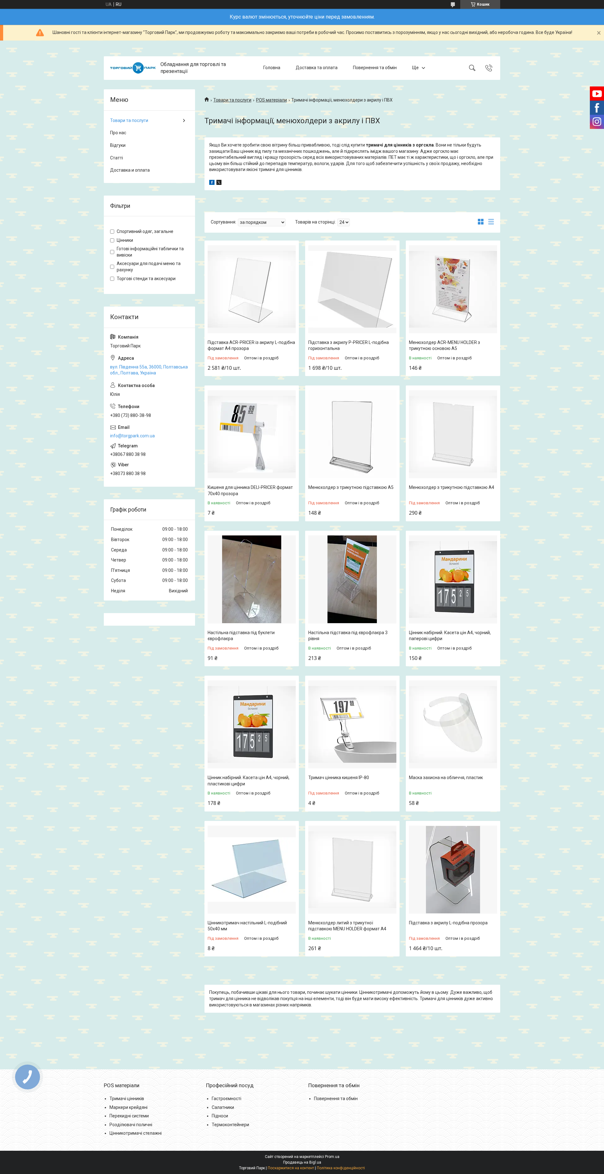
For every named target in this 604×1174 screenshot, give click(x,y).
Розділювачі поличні (130, 1124)
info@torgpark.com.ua (132, 435)
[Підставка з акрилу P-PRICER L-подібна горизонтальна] (352, 289)
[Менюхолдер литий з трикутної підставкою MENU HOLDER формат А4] (352, 870)
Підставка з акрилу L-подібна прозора (448, 922)
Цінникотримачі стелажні (135, 1133)
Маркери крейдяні (128, 1107)
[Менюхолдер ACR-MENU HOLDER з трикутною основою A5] (453, 289)
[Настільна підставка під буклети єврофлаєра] (252, 579)
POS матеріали (271, 99)
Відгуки (118, 145)
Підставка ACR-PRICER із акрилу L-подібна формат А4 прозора (251, 345)
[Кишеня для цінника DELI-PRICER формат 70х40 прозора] (252, 434)
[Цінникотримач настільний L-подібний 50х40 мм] (252, 870)
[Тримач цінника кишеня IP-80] (352, 724)
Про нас (118, 132)
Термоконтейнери (230, 1124)
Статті (116, 157)
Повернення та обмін (375, 67)
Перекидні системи (129, 1115)
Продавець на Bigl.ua (302, 1162)
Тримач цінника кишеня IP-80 (338, 777)
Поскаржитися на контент (291, 1168)
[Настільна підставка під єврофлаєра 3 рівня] (352, 579)
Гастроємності (226, 1098)
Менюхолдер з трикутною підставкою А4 (451, 487)
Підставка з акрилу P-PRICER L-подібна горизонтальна (348, 345)
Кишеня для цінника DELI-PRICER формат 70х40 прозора (250, 490)
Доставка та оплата (317, 67)
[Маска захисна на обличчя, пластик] (453, 724)
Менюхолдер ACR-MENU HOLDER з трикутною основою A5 (444, 345)
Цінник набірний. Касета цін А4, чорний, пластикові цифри (248, 780)
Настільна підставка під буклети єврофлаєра (241, 635)
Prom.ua (332, 1157)
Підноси (220, 1115)
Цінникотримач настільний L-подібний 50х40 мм (247, 926)
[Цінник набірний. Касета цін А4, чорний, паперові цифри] (453, 579)
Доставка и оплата (130, 170)
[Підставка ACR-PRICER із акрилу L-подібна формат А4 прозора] (252, 289)
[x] (218, 183)
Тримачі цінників (126, 1098)
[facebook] (212, 183)
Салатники (223, 1107)
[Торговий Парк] (133, 68)
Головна (271, 67)
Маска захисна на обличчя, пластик (446, 777)
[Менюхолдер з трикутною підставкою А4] (453, 434)
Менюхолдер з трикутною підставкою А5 (351, 487)
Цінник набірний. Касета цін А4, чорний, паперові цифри (450, 635)
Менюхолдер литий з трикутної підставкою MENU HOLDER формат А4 (347, 926)
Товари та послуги (232, 99)
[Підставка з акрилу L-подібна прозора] (453, 870)
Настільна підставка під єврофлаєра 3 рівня (348, 635)
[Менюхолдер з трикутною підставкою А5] (352, 434)
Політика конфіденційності (341, 1168)
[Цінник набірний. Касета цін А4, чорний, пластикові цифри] (252, 724)
